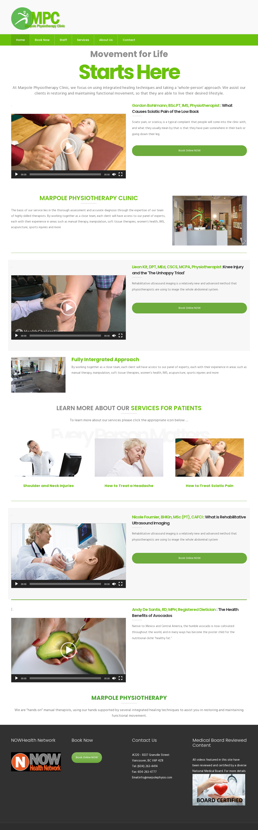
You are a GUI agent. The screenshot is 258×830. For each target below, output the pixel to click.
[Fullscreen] (121, 174)
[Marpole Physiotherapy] (38, 18)
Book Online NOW (190, 150)
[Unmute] (114, 174)
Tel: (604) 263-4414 (145, 766)
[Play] (17, 174)
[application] (68, 146)
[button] (68, 146)
